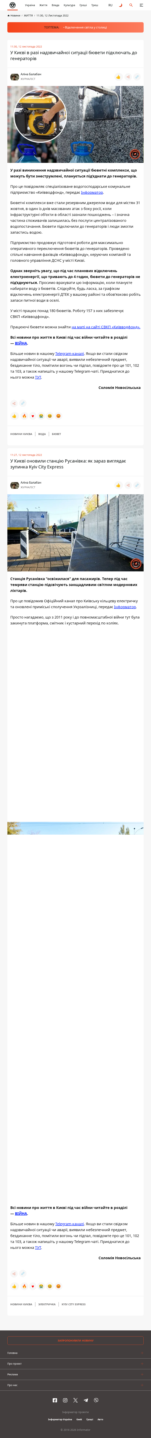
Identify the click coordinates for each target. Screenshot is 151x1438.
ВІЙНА (21, 343)
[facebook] (55, 1400)
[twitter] (75, 1400)
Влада (55, 5)
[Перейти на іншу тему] (121, 5)
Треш (94, 5)
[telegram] (86, 1400)
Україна (30, 5)
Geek (79, 1419)
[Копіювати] (137, 77)
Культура (69, 5)
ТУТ (38, 377)
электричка (47, 1304)
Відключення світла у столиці (86, 27)
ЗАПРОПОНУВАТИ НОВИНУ (76, 1340)
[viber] (96, 1400)
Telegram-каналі (69, 353)
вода (42, 434)
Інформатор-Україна (60, 1419)
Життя (43, 5)
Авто (100, 1419)
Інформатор (92, 192)
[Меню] (141, 5)
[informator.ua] (12, 5)
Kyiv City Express (74, 1304)
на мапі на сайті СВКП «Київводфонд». (106, 326)
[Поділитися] (128, 77)
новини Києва (21, 434)
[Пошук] (131, 5)
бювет (56, 434)
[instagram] (65, 1400)
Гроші (83, 5)
